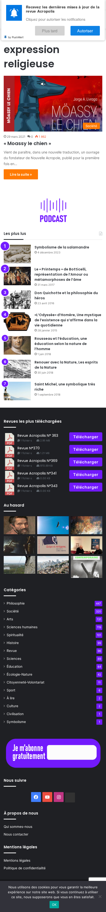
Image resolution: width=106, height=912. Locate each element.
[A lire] (53, 525)
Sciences (14, 659)
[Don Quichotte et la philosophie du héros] (17, 299)
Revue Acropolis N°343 (37, 485)
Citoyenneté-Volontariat (25, 682)
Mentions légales (17, 860)
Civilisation (15, 714)
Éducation (14, 666)
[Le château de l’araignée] (19, 545)
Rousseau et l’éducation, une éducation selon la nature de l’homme (61, 343)
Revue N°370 (29, 448)
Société (13, 611)
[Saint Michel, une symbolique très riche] (17, 391)
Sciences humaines (22, 627)
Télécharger (85, 436)
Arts (10, 619)
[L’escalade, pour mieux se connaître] (19, 565)
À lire (11, 698)
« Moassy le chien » (27, 143)
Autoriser (89, 28)
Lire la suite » (21, 174)
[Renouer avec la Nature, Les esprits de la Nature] (17, 369)
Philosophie (16, 603)
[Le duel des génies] (19, 525)
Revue (12, 651)
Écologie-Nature (19, 674)
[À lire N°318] (53, 545)
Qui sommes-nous (18, 827)
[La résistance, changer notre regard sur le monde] (86, 567)
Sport (11, 690)
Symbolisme (16, 722)
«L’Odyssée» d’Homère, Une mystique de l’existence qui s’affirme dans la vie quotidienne (68, 320)
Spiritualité (15, 635)
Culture (12, 706)
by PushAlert (15, 34)
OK (54, 905)
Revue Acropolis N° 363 (38, 435)
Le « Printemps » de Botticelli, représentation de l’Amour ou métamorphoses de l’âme (61, 274)
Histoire (13, 643)
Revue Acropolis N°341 (37, 473)
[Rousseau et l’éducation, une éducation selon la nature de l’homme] (17, 345)
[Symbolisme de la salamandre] (17, 254)
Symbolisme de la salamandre (62, 247)
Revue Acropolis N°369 (37, 460)
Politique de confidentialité (25, 868)
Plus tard (63, 28)
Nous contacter (16, 834)
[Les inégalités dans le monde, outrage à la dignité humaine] (53, 565)
